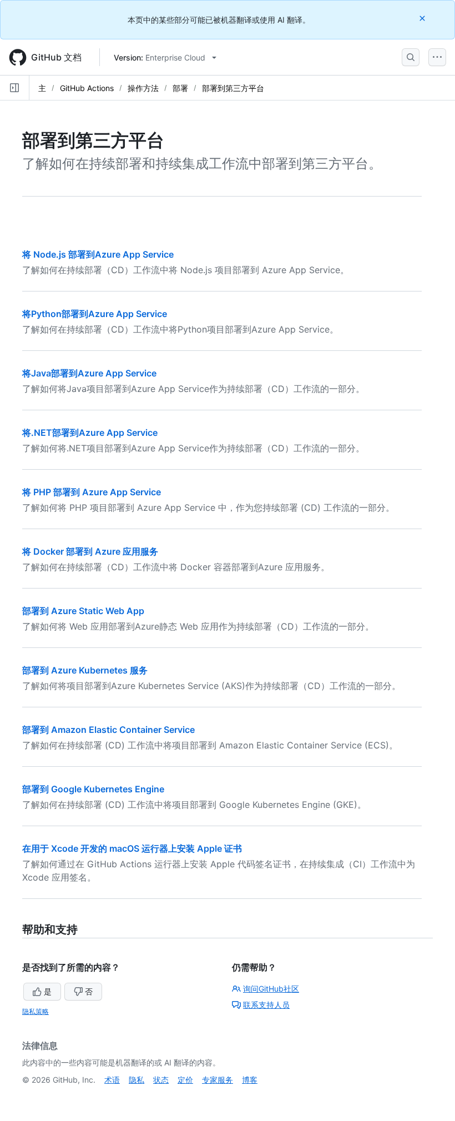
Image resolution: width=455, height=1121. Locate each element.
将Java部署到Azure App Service (89, 373)
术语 (112, 1079)
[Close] (423, 18)
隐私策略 (35, 1011)
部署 (180, 88)
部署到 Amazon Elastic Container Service (108, 729)
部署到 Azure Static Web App (83, 610)
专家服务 (217, 1079)
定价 (185, 1079)
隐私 (136, 1079)
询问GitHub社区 (271, 988)
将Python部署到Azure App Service (94, 313)
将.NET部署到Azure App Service (90, 432)
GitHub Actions (87, 88)
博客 (249, 1079)
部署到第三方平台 (233, 88)
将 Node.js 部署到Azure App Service (98, 254)
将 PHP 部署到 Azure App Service (91, 491)
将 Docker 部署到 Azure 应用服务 (90, 551)
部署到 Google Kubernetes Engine (93, 789)
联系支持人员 (266, 1004)
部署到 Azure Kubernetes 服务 (85, 670)
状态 (161, 1079)
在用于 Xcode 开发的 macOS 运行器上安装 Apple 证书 (132, 848)
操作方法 (143, 88)
